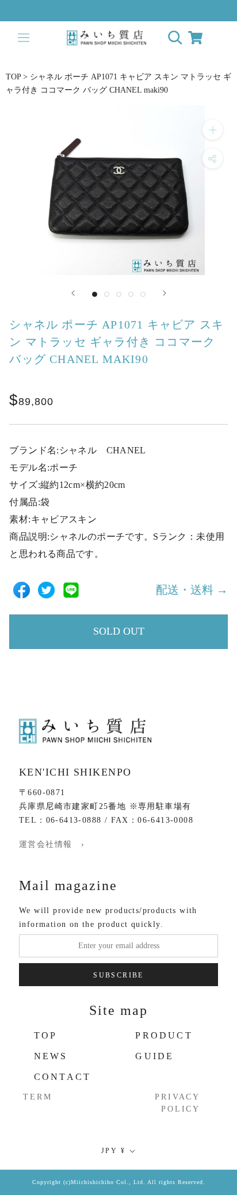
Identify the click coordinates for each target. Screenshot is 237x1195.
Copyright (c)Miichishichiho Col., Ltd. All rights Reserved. (118, 1182)
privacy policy (177, 1103)
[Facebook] (22, 590)
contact (62, 1077)
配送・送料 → (192, 589)
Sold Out (118, 631)
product (163, 1035)
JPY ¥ (113, 1151)
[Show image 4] (130, 294)
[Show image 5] (143, 294)
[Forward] (73, 293)
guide (154, 1056)
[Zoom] (212, 130)
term (37, 1097)
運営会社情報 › (52, 844)
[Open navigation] (23, 38)
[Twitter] (46, 590)
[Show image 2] (106, 294)
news (51, 1056)
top (46, 1035)
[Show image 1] (94, 294)
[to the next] (164, 293)
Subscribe (118, 975)
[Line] (71, 590)
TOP (13, 76)
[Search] (175, 37)
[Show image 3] (118, 294)
